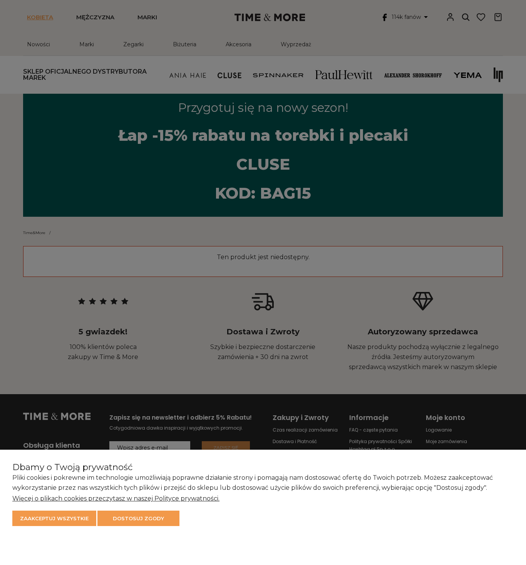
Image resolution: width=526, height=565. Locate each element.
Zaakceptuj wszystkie (54, 518)
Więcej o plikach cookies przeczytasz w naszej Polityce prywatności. (115, 498)
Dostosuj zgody (138, 518)
